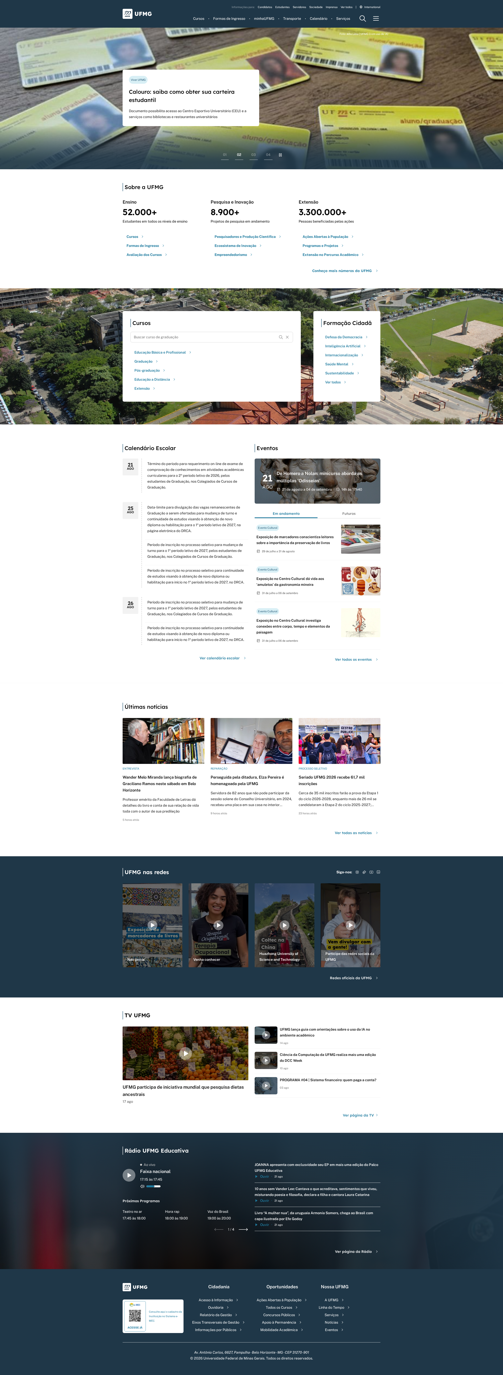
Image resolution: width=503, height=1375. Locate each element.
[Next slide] (243, 1229)
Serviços (343, 18)
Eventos (331, 1330)
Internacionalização (341, 355)
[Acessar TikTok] (364, 872)
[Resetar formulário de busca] (287, 337)
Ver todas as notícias (353, 833)
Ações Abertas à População (279, 1300)
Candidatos (265, 7)
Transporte (292, 18)
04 (268, 155)
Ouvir (264, 1176)
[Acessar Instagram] (357, 872)
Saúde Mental (336, 364)
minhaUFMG (264, 18)
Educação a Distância (152, 379)
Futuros (349, 513)
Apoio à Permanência (279, 1322)
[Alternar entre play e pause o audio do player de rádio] (129, 1175)
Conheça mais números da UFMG (342, 270)
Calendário (318, 18)
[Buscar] (281, 337)
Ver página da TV (359, 1115)
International (372, 7)
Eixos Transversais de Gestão (215, 1322)
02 (239, 155)
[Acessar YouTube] (371, 872)
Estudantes (282, 7)
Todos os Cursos (279, 1307)
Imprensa (332, 7)
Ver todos (346, 7)
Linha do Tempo (331, 1307)
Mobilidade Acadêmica (279, 1330)
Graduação (143, 361)
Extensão (142, 388)
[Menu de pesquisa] (362, 18)
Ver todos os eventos (353, 659)
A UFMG (331, 1300)
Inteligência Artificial (343, 346)
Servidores (299, 7)
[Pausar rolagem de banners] (280, 154)
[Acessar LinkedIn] (378, 872)
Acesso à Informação (216, 1300)
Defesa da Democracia (343, 337)
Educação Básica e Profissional (160, 352)
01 (225, 155)
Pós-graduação (147, 370)
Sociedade (316, 7)
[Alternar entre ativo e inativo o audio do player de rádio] (142, 1186)
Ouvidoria (215, 1307)
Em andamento (286, 513)
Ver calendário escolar (220, 658)
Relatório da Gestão (216, 1315)
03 (253, 155)
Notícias (331, 1322)
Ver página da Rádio (353, 1251)
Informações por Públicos (215, 1330)
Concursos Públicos (279, 1315)
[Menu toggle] (376, 18)
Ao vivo (149, 1165)
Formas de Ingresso (229, 18)
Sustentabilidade (339, 373)
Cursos (198, 18)
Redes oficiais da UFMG (351, 978)
